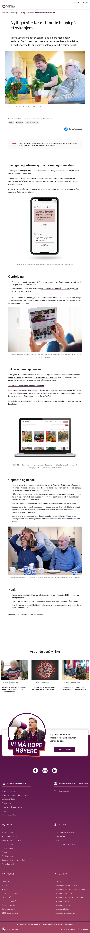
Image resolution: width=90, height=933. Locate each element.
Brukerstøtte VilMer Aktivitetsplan (66, 885)
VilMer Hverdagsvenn (61, 791)
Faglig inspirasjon (8, 856)
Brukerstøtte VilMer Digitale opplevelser (68, 897)
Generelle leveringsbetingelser (52, 924)
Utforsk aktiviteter (8, 799)
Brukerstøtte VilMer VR (62, 901)
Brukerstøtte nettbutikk (62, 905)
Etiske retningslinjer (9, 905)
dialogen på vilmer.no (29, 171)
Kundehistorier (7, 844)
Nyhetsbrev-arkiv (8, 864)
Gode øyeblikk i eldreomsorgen (13, 840)
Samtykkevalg (69, 924)
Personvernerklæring (33, 924)
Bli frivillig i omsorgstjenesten (64, 832)
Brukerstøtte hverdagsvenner (64, 913)
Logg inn (85, 2)
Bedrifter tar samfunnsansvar (64, 844)
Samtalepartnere (8, 909)
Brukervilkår (20, 924)
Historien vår (6, 897)
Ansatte (5, 889)
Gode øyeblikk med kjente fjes (13, 860)
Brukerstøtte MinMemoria (63, 893)
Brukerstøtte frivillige (61, 909)
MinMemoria (6, 803)
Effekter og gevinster (10, 893)
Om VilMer (6, 881)
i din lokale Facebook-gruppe (45, 377)
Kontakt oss (58, 881)
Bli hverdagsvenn (60, 836)
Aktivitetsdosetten (9, 815)
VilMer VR (5, 811)
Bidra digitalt (58, 840)
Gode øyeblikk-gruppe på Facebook (55, 288)
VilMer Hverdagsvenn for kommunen (15, 795)
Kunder (4, 885)
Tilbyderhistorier (8, 848)
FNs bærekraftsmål (9, 901)
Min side (76, 2)
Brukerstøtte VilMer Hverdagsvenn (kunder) (69, 889)
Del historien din (64, 749)
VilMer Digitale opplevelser (12, 807)
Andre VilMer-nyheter (10, 836)
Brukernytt (19, 122)
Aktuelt (11, 122)
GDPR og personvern (10, 913)
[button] (86, 6)
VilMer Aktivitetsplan (32, 122)
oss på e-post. (30, 512)
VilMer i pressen (8, 832)
